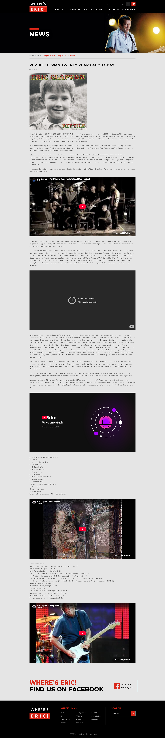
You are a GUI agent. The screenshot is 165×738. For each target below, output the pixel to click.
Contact (94, 713)
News (63, 9)
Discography (97, 9)
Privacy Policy (96, 716)
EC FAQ (108, 9)
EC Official (118, 9)
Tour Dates (74, 9)
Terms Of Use (91, 734)
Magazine (129, 9)
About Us (79, 723)
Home (57, 9)
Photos (86, 9)
